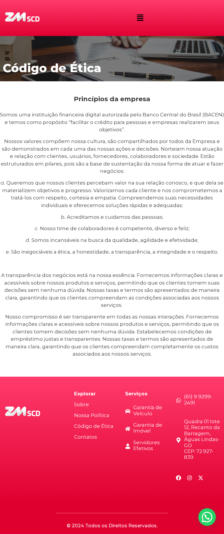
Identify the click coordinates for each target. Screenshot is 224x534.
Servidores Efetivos (146, 445)
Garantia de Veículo (147, 410)
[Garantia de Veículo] (127, 412)
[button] (140, 18)
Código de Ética (93, 426)
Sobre (81, 404)
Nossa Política (91, 415)
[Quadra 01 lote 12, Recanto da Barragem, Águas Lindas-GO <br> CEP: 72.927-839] (178, 440)
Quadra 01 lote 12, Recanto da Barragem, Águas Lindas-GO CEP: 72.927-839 (202, 439)
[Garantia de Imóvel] (127, 429)
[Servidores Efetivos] (127, 447)
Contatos (85, 437)
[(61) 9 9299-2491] (178, 401)
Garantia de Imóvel (147, 428)
